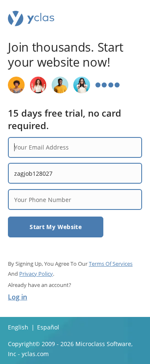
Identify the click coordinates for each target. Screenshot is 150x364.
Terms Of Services (110, 263)
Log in (17, 297)
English (18, 327)
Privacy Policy (36, 273)
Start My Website (56, 227)
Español (48, 327)
